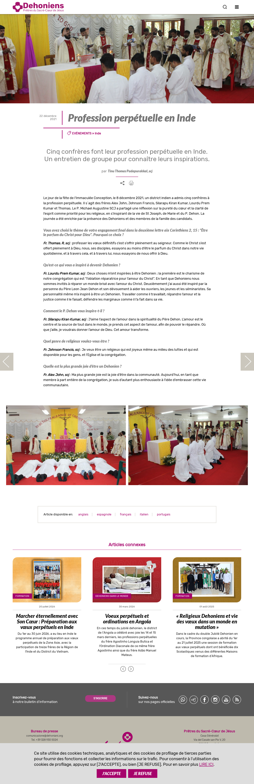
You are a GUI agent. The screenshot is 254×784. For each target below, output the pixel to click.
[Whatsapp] (183, 699)
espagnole (104, 514)
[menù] (236, 7)
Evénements (81, 133)
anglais (83, 514)
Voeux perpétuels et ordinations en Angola (127, 619)
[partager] (122, 183)
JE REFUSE (143, 773)
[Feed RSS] (236, 699)
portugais (163, 514)
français (125, 514)
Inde (98, 133)
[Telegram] (193, 699)
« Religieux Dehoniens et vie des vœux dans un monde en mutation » (207, 621)
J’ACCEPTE (111, 773)
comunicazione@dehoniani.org (44, 735)
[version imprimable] (131, 183)
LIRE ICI (206, 764)
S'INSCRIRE (100, 698)
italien (144, 514)
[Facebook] (204, 699)
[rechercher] (225, 7)
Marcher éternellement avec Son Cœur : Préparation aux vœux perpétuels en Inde (47, 621)
